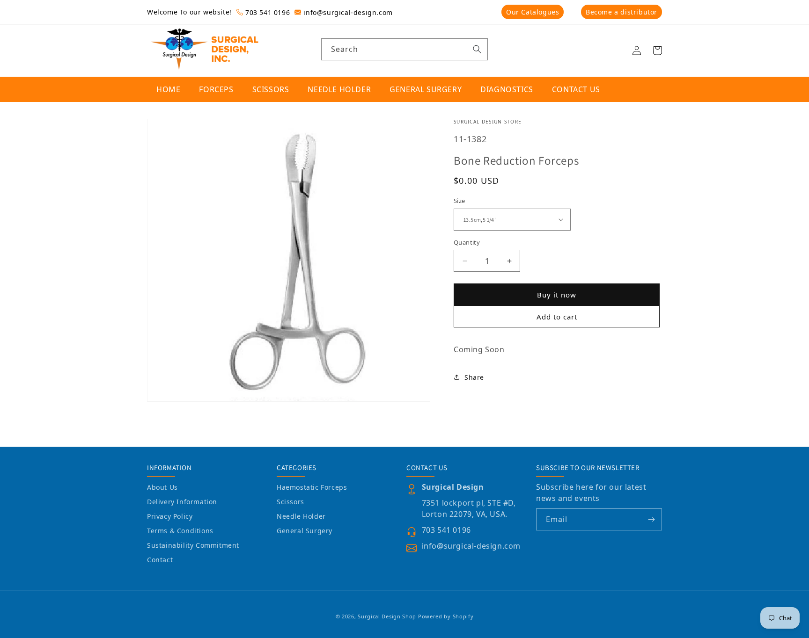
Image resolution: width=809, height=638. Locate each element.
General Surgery (304, 530)
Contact (160, 559)
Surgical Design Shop (387, 616)
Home (168, 89)
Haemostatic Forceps (312, 487)
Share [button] (474, 377)
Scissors (290, 501)
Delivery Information (182, 501)
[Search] (477, 49)
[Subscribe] (651, 519)
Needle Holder (301, 516)
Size (459, 200)
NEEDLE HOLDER (339, 89)
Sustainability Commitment (193, 545)
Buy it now (556, 294)
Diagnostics (506, 89)
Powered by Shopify (446, 616)
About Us (162, 487)
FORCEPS (216, 89)
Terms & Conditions (180, 530)
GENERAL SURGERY (426, 89)
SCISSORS (270, 89)
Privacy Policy (169, 516)
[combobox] (405, 49)
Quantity (467, 242)
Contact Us (576, 89)
